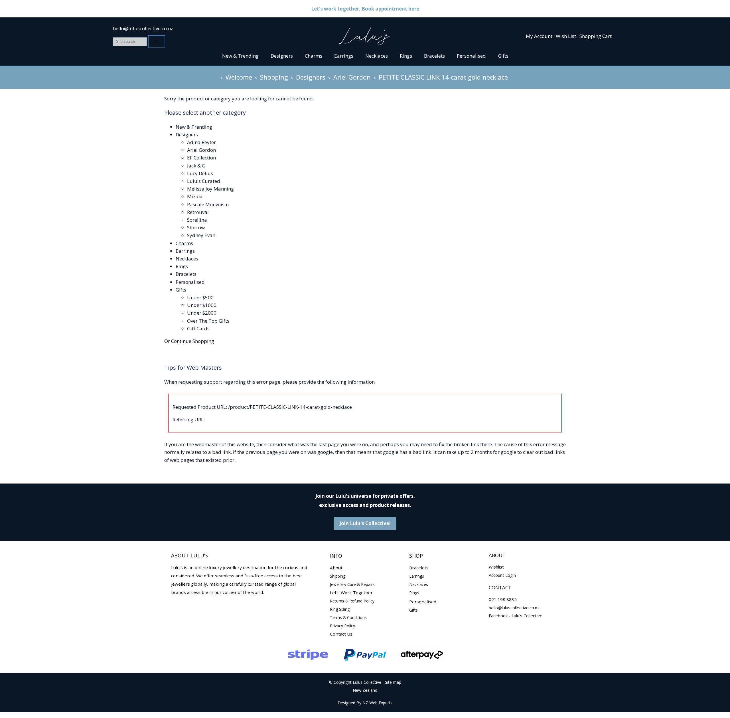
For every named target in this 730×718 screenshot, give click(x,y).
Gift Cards (198, 328)
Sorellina (197, 220)
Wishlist (496, 567)
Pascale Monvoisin (208, 204)
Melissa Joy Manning (210, 188)
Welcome (239, 77)
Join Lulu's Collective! (365, 523)
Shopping (274, 77)
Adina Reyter (201, 142)
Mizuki (194, 196)
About (336, 568)
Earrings (343, 55)
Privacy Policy (342, 625)
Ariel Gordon (352, 77)
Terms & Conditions (348, 617)
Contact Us (341, 634)
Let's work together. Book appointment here (365, 8)
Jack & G (196, 165)
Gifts (503, 55)
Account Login (502, 575)
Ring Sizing (340, 609)
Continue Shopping (192, 341)
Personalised (471, 55)
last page (329, 444)
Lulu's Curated (203, 181)
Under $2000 (201, 313)
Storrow (196, 227)
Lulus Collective (367, 682)
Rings (406, 55)
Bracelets (434, 55)
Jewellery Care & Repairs (352, 584)
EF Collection (201, 157)
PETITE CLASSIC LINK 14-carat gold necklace (443, 77)
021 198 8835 (503, 599)
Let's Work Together (351, 592)
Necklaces (376, 55)
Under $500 (200, 297)
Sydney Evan (201, 235)
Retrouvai (198, 212)
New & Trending (240, 55)
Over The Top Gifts (208, 320)
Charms (313, 55)
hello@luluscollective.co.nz (143, 28)
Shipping (337, 576)
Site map (393, 682)
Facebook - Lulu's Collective (515, 615)
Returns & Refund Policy (352, 601)
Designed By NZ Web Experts (365, 702)
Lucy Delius (200, 173)
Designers (282, 55)
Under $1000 (201, 305)
